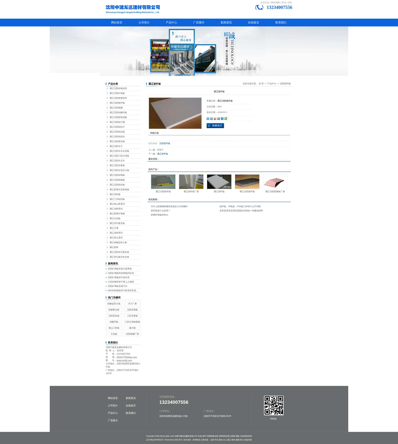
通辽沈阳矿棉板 (117, 93)
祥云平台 (179, 440)
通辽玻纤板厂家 (191, 191)
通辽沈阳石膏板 (117, 165)
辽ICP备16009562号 (155, 440)
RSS (284, 2)
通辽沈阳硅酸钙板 (118, 112)
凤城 (246, 440)
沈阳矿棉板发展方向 (117, 286)
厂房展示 (198, 22)
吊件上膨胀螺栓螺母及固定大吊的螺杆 (169, 206)
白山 (225, 440)
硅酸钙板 (114, 322)
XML (290, 2)
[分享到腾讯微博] (218, 118)
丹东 (216, 440)
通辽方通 (114, 228)
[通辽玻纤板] (175, 113)
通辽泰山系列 (116, 238)
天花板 (114, 334)
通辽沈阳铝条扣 (117, 136)
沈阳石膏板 (132, 309)
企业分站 (264, 2)
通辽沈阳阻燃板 (117, 180)
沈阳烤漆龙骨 (224, 436)
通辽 (229, 440)
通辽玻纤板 (162, 154)
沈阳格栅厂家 (132, 334)
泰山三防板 (114, 328)
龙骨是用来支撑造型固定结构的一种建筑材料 (241, 210)
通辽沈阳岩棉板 (117, 175)
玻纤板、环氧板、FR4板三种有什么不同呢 (240, 206)
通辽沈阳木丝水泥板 (119, 151)
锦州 (250, 440)
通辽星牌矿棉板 (117, 213)
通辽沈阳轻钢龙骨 (118, 88)
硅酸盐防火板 (113, 303)
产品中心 (171, 22)
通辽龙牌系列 (116, 209)
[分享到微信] (225, 118)
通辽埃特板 (115, 194)
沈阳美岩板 (114, 315)
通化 (221, 440)
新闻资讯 (226, 22)
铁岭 (233, 440)
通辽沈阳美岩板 (117, 141)
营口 (242, 440)
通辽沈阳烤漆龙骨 (118, 98)
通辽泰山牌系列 (117, 204)
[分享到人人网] (222, 118)
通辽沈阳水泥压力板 (119, 170)
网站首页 (116, 22)
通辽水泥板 (115, 218)
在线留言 (253, 22)
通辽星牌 (114, 247)
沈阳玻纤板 (285, 83)
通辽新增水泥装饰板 (119, 189)
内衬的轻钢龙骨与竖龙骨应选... (123, 290)
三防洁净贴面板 (132, 322)
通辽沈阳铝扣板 (117, 132)
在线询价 (215, 125)
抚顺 (237, 440)
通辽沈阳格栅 (116, 108)
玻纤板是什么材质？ (160, 210)
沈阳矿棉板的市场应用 (119, 277)
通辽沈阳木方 (116, 146)
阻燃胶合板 (114, 309)
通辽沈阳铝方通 (117, 122)
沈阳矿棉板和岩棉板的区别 (121, 273)
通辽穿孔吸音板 (117, 223)
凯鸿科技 (196, 440)
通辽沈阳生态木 (117, 160)
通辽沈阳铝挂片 (117, 127)
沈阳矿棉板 (234, 436)
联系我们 (281, 22)
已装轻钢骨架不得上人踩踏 (121, 281)
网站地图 (275, 2)
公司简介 (144, 22)
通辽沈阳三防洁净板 (119, 156)
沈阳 (212, 440)
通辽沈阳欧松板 (117, 185)
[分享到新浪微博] (215, 118)
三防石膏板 (132, 315)
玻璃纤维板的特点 (159, 215)
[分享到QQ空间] (211, 118)
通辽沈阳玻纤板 (117, 103)
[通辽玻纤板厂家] (191, 181)
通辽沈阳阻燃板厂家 (275, 191)
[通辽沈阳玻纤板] (163, 181)
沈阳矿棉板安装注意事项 (120, 268)
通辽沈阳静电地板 (118, 117)
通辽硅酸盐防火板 (118, 242)
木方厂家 (132, 303)
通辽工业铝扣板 (117, 199)
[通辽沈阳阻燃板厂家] (275, 181)
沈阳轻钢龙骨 (212, 436)
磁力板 (132, 328)
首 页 (261, 83)
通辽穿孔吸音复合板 (119, 257)
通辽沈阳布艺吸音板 (119, 252)
